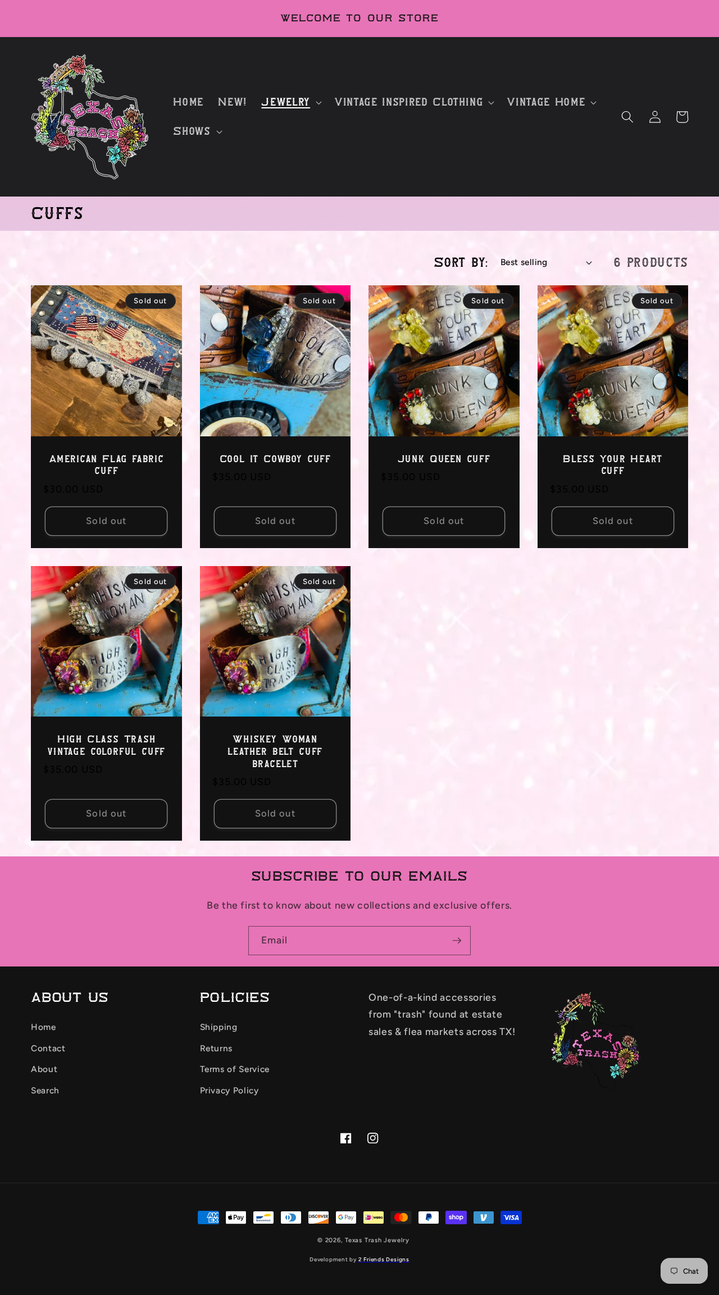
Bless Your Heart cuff (612, 465)
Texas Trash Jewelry (377, 1240)
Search (45, 1090)
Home (43, 1027)
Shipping (219, 1027)
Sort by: (461, 262)
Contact (48, 1048)
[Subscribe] (456, 940)
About (44, 1069)
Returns (216, 1048)
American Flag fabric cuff (106, 465)
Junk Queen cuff (444, 459)
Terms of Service (235, 1069)
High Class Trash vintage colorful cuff (106, 745)
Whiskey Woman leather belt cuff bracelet (274, 752)
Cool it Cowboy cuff (275, 459)
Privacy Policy (229, 1090)
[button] (290, 102)
